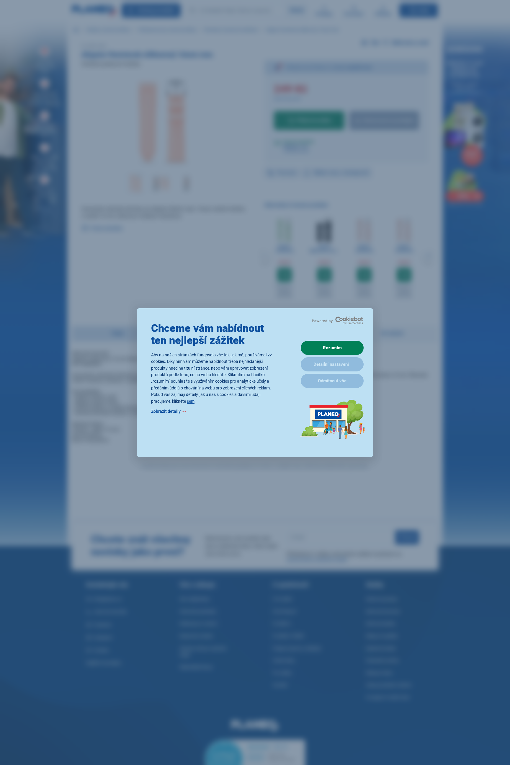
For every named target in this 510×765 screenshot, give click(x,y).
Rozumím (332, 347)
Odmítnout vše (332, 381)
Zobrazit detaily (168, 411)
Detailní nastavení (331, 364)
